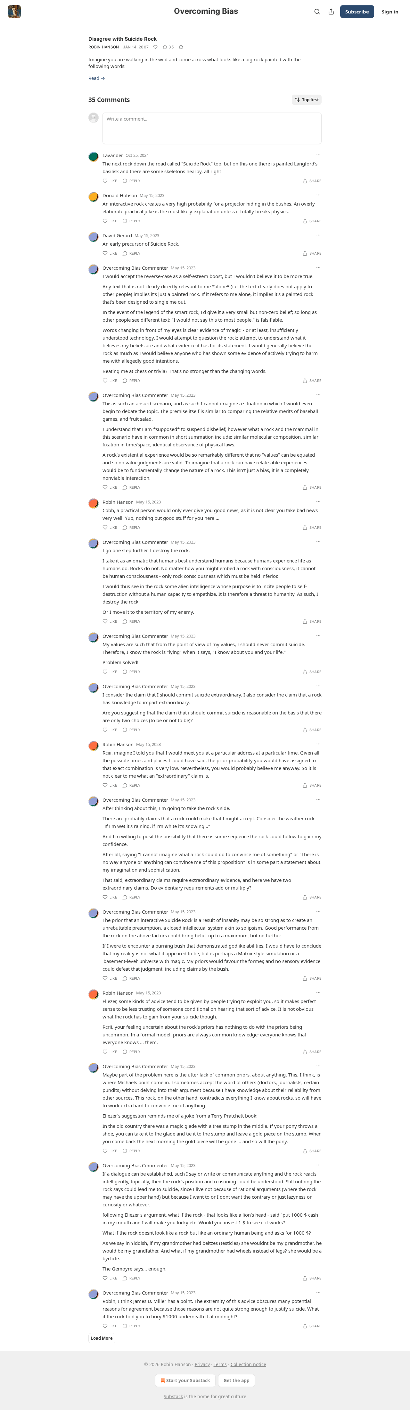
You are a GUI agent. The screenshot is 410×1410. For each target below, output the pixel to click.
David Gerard (117, 235)
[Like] (155, 47)
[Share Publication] (331, 11)
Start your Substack (188, 1380)
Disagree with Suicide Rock (122, 39)
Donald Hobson (119, 195)
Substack (173, 1396)
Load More (102, 1338)
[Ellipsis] (318, 155)
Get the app (237, 1380)
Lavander (112, 155)
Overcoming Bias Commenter (135, 268)
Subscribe (357, 11)
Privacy (202, 1364)
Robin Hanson (103, 47)
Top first (310, 100)
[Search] (317, 11)
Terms (220, 1364)
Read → (96, 78)
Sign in (390, 11)
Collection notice (248, 1364)
